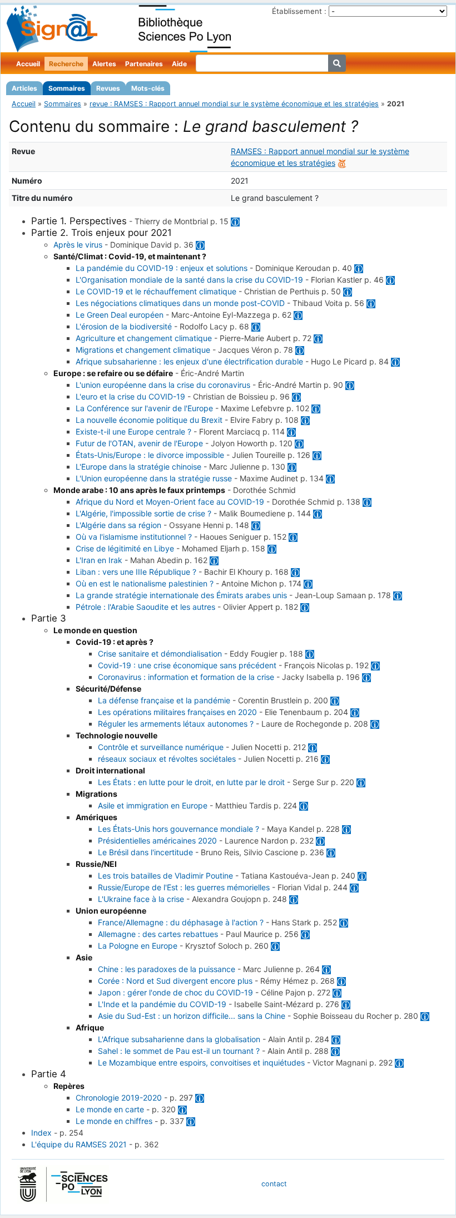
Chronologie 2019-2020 (119, 1097)
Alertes (104, 64)
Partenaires (144, 64)
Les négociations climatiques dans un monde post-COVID (180, 303)
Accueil (28, 64)
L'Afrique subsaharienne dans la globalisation (179, 1039)
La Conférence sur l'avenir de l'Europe (144, 408)
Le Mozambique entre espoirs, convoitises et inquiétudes (201, 1062)
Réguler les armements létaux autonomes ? (176, 723)
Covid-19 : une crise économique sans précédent (187, 665)
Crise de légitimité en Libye (125, 548)
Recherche (66, 64)
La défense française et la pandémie (164, 700)
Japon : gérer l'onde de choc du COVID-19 (175, 992)
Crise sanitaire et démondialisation (160, 653)
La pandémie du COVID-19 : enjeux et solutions (161, 268)
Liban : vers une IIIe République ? (136, 571)
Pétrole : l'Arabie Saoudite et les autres (145, 607)
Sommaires (66, 88)
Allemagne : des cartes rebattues (158, 934)
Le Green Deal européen (119, 314)
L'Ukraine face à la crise (141, 899)
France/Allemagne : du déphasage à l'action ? (181, 922)
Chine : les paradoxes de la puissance (166, 969)
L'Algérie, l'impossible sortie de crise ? (143, 513)
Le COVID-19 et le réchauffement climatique (156, 291)
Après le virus (77, 244)
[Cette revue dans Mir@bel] (342, 162)
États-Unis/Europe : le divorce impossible (150, 455)
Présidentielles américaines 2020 (157, 840)
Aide (179, 64)
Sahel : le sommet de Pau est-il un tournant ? (179, 1051)
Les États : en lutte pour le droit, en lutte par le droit (191, 782)
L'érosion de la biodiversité (124, 326)
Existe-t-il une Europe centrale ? (133, 431)
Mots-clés (148, 88)
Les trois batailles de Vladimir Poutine (165, 875)
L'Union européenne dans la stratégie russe (154, 478)
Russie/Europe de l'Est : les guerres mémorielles (184, 887)
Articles (24, 88)
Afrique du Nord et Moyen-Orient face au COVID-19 (170, 501)
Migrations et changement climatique (143, 349)
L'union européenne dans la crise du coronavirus (163, 384)
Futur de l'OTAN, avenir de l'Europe (139, 443)
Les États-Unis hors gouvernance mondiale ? (178, 829)
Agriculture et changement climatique (144, 338)
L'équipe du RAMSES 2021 (79, 1144)
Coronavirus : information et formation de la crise (186, 677)
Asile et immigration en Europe (152, 805)
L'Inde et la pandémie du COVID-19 (162, 1004)
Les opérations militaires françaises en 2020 (177, 712)
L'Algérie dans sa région (118, 525)
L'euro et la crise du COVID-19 (130, 396)
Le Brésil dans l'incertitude (145, 852)
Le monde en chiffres (114, 1121)
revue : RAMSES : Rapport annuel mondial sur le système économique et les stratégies (234, 104)
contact (274, 1184)
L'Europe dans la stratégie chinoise (138, 466)
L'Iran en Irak (99, 560)
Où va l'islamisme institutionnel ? (134, 536)
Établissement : (299, 11)
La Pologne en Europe (137, 945)
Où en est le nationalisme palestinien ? (145, 583)
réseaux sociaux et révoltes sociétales (167, 758)
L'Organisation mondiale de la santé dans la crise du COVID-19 (189, 279)
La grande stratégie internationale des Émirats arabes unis (181, 595)
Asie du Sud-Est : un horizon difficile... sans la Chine (191, 1015)
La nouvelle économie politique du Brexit (149, 420)
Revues (108, 88)
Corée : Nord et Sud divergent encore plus (175, 980)
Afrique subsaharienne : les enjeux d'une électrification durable (189, 361)
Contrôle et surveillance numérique (161, 747)
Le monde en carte (110, 1109)
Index (41, 1132)
